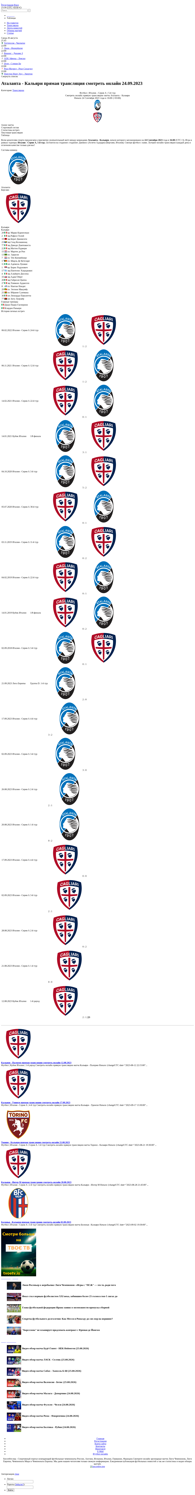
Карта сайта (100, 1443)
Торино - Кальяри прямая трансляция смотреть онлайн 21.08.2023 (35, 1142)
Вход (16, 5)
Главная (100, 1438)
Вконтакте (100, 1449)
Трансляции (13, 25)
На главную (12, 23)
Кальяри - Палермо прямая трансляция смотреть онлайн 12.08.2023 (36, 1062)
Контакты (100, 1446)
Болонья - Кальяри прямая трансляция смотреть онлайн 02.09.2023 (36, 1222)
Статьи (10, 33)
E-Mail (100, 1451)
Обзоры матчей (14, 30)
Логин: (10, 1479)
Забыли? (19, 1484)
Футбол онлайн (100, 1454)
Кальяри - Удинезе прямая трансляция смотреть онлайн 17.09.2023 (35, 1102)
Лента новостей (14, 28)
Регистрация (7, 5)
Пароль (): (16, 1484)
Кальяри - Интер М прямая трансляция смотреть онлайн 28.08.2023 (36, 1182)
